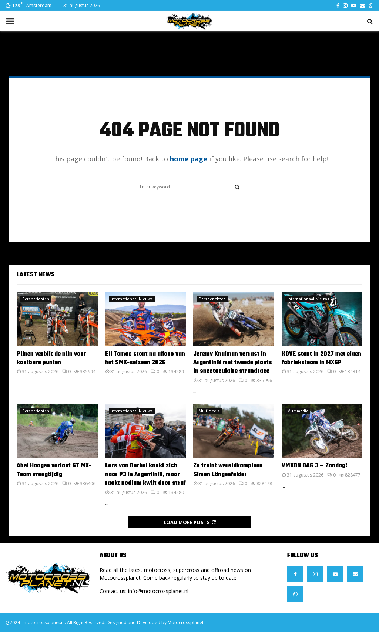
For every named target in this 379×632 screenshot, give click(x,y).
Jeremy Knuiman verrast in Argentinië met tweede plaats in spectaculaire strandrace (232, 362)
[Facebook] (295, 574)
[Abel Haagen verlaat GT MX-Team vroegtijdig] (57, 431)
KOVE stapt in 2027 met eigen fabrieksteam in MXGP (321, 358)
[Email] (355, 574)
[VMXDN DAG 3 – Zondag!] (322, 431)
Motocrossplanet (186, 622)
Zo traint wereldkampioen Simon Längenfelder (228, 470)
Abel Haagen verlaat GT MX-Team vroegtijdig (54, 470)
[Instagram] (315, 574)
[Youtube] (335, 574)
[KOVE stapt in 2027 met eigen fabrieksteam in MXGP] (322, 319)
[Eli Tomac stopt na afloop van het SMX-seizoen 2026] (145, 319)
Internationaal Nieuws (132, 299)
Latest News (36, 275)
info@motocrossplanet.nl (158, 591)
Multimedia (209, 411)
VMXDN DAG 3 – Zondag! (314, 466)
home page (188, 158)
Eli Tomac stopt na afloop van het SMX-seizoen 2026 (145, 358)
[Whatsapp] (295, 594)
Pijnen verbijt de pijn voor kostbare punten (51, 358)
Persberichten (35, 299)
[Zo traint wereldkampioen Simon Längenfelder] (233, 431)
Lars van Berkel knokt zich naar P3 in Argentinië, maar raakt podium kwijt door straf (145, 474)
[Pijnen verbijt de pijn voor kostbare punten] (57, 319)
